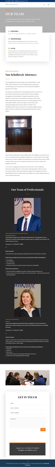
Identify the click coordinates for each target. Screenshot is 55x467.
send (43, 430)
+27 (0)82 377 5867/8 (10, 1)
